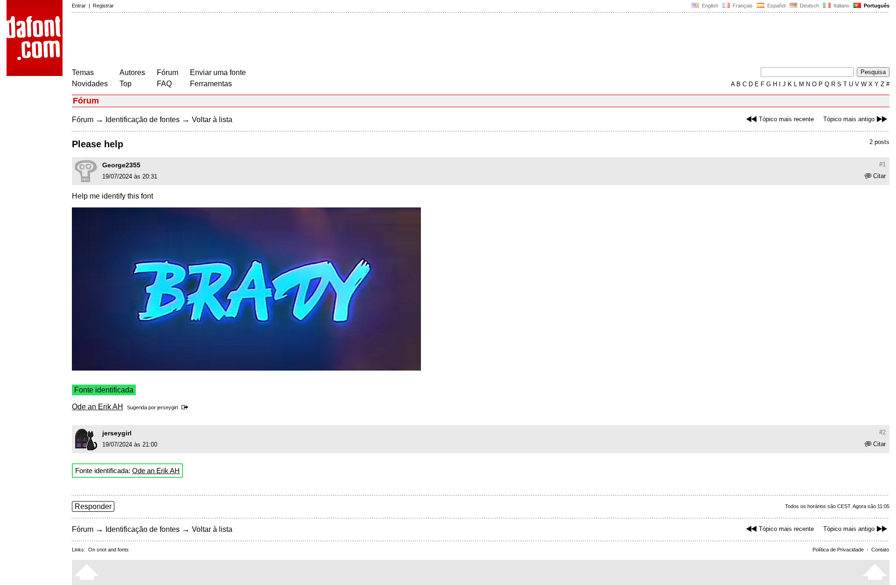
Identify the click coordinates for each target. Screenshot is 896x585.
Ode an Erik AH (97, 407)
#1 (882, 164)
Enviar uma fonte (218, 72)
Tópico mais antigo (849, 119)
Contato (880, 549)
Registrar (103, 5)
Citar (879, 175)
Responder (93, 506)
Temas (83, 72)
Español (775, 5)
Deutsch (808, 5)
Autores (132, 72)
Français (742, 5)
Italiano (841, 5)
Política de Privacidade (838, 549)
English (709, 5)
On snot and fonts (108, 549)
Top (125, 84)
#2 (882, 432)
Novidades (90, 84)
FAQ (164, 84)
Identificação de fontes (142, 120)
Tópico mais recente (786, 119)
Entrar (79, 5)
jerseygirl (167, 407)
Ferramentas (211, 84)
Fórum (167, 72)
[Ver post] (186, 407)
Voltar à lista (212, 120)
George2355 (121, 165)
